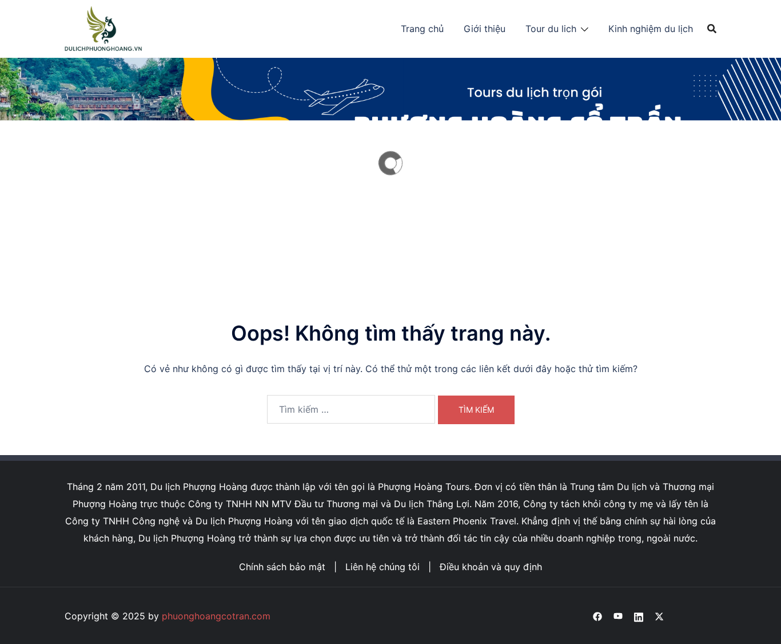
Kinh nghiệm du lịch (650, 28)
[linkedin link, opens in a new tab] (638, 616)
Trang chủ (422, 28)
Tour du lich (550, 28)
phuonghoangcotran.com (216, 616)
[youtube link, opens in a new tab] (618, 616)
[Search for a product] (711, 28)
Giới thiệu (484, 28)
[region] (390, 163)
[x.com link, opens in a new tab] (659, 616)
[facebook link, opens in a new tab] (597, 616)
